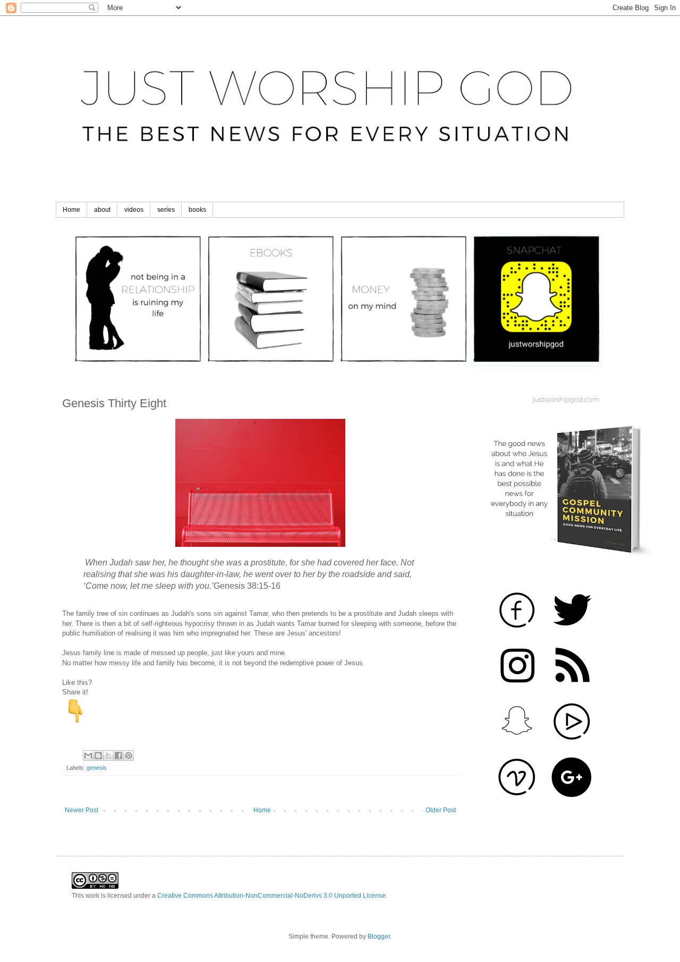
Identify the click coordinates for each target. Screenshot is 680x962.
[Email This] (88, 755)
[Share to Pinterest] (128, 755)
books (197, 209)
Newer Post (81, 810)
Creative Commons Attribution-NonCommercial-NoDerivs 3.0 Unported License (271, 895)
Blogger (379, 936)
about (102, 209)
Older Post (441, 810)
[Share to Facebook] (118, 755)
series (166, 209)
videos (133, 209)
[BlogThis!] (98, 755)
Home (71, 209)
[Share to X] (108, 755)
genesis (97, 768)
